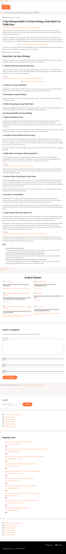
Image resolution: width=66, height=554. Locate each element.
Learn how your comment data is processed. (33, 385)
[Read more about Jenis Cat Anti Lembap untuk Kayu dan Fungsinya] (8, 281)
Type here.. (5, 338)
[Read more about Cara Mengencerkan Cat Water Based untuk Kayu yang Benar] (39, 306)
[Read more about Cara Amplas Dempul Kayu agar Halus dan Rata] (38, 293)
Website (4, 370)
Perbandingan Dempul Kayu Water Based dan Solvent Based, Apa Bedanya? (16, 298)
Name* (4, 358)
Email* (4, 364)
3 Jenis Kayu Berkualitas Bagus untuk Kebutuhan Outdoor (17, 166)
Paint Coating (6, 288)
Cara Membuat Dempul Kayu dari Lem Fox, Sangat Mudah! (17, 312)
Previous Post (4, 268)
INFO (35, 288)
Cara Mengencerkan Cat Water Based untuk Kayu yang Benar (46, 310)
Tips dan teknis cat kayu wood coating (50, 313)
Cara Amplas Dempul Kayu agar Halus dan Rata (48, 296)
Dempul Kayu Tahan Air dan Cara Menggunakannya (45, 285)
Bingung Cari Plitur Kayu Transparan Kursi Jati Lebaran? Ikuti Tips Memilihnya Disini (24, 234)
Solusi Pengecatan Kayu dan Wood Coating (14, 27)
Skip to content (4, 1)
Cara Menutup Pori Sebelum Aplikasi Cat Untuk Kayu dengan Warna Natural (22, 78)
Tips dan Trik (29, 27)
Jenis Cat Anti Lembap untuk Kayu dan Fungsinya (16, 285)
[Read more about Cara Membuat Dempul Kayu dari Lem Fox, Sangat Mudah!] (17, 308)
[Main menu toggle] (6, 7)
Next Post (3, 270)
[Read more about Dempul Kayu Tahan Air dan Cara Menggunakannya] (40, 281)
